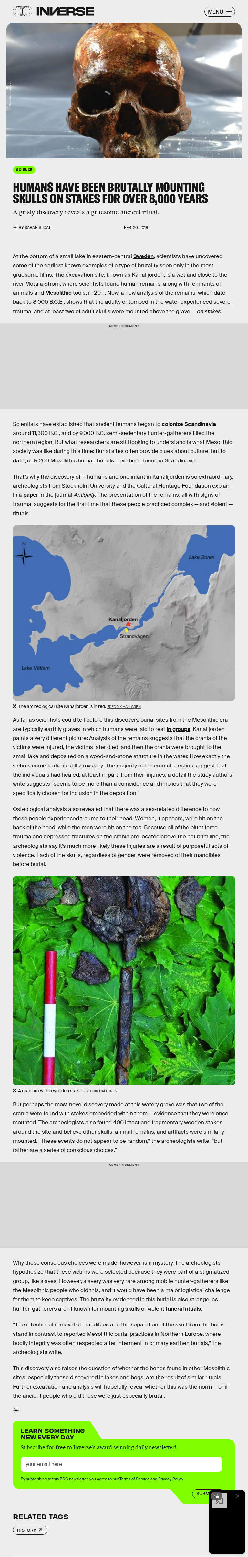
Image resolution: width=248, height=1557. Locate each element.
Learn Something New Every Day (53, 1433)
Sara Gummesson (10, 94)
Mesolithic (58, 293)
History (26, 1530)
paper (30, 495)
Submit (204, 1493)
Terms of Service (134, 1479)
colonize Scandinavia (189, 424)
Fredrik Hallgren (124, 706)
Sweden (143, 256)
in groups (178, 729)
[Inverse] (65, 11)
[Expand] (216, 1496)
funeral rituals (183, 1308)
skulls (132, 1308)
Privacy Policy (170, 1479)
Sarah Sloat (38, 227)
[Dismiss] (237, 1496)
